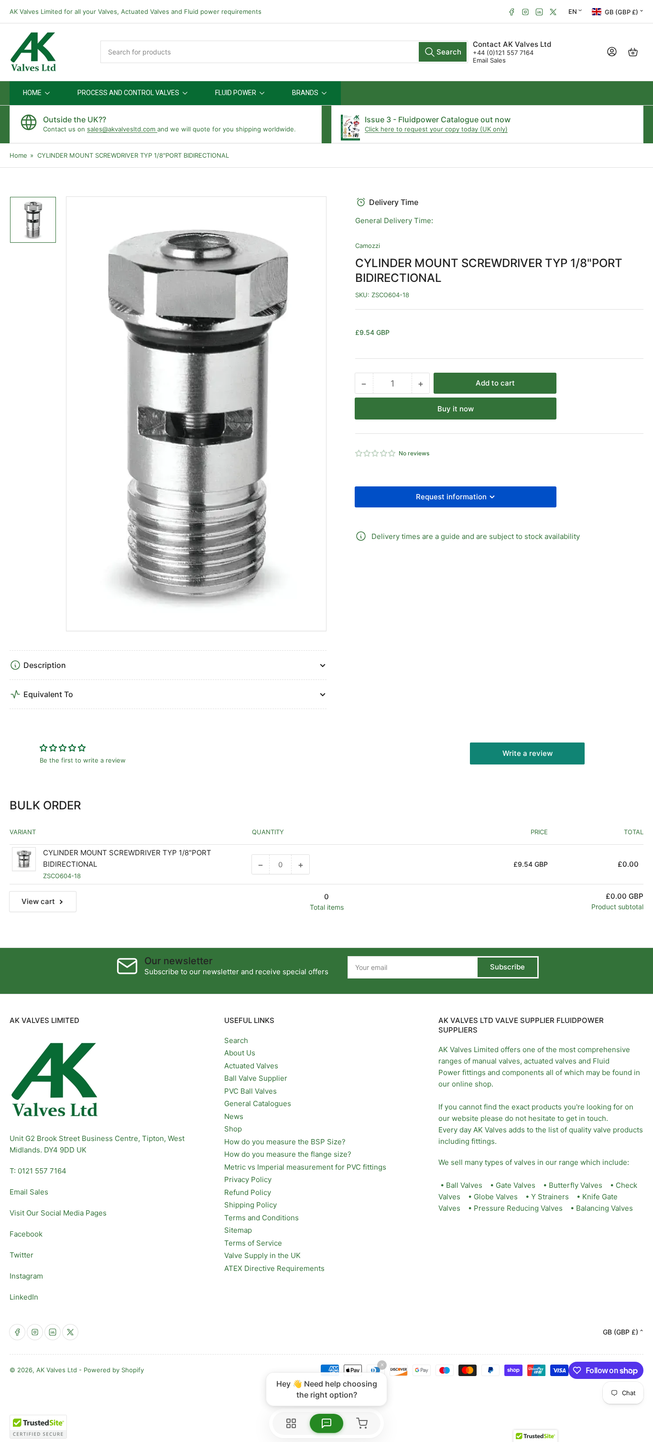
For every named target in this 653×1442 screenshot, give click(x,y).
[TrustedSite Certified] (38, 1427)
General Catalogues (257, 1103)
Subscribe (507, 966)
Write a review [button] (527, 753)
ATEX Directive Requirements (274, 1268)
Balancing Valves (604, 1208)
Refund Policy (247, 1192)
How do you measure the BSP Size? (285, 1141)
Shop (233, 1128)
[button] (375, 453)
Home (18, 155)
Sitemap (238, 1230)
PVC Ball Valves (250, 1091)
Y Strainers (550, 1196)
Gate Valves (515, 1185)
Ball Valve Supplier (255, 1078)
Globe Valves (496, 1196)
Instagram (26, 1276)
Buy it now (455, 408)
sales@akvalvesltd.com (122, 129)
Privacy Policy (248, 1179)
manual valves (496, 1060)
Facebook (26, 1233)
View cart (38, 901)
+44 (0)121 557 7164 (503, 52)
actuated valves (550, 1060)
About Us (239, 1052)
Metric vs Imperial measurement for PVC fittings (305, 1167)
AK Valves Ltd (56, 1370)
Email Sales (489, 60)
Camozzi (367, 245)
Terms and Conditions (261, 1217)
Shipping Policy (250, 1204)
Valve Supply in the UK (262, 1255)
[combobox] (284, 52)
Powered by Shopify (114, 1370)
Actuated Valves (251, 1065)
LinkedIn (24, 1297)
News (233, 1116)
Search (236, 1040)
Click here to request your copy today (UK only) (436, 129)
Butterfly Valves (575, 1185)
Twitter (21, 1254)
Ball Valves (464, 1185)
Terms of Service (253, 1243)
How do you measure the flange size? (287, 1154)
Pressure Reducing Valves (518, 1208)
